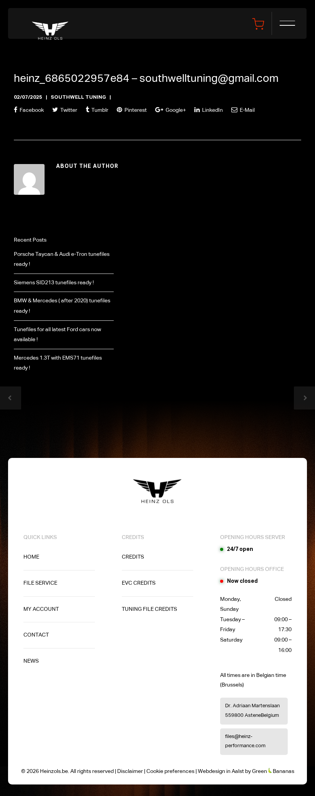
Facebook (31, 110)
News (31, 661)
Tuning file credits (149, 609)
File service (40, 583)
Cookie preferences (170, 771)
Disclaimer (130, 771)
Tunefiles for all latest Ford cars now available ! (57, 335)
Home (31, 557)
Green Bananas (273, 771)
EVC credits (139, 583)
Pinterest (135, 110)
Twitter (68, 110)
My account (41, 609)
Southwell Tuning (78, 97)
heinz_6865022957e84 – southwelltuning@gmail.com (146, 78)
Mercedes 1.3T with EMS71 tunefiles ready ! (58, 363)
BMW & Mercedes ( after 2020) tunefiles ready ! (62, 306)
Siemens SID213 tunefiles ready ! (54, 282)
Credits (133, 557)
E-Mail (247, 110)
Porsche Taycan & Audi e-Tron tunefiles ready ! (61, 259)
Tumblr (99, 110)
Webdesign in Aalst (221, 771)
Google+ (175, 110)
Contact (36, 635)
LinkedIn (212, 110)
